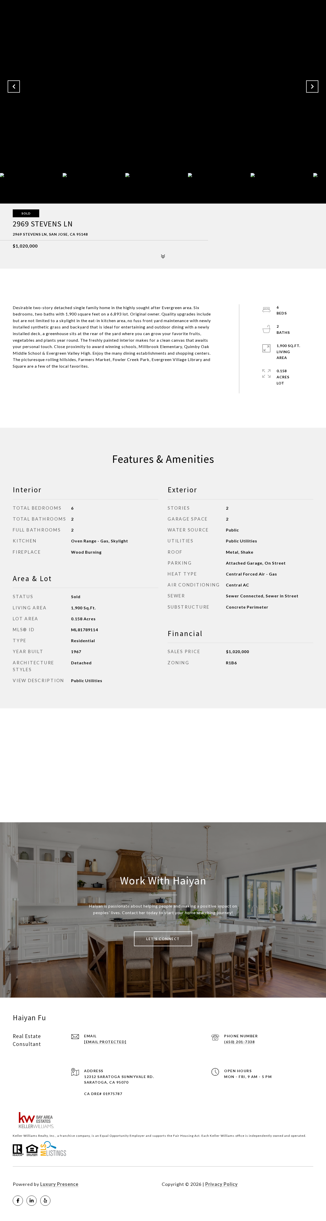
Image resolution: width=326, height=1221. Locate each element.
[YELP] (45, 1201)
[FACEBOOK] (18, 1201)
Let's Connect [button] (163, 939)
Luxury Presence (59, 1184)
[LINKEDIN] (31, 1201)
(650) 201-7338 (239, 1042)
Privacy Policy (221, 1184)
